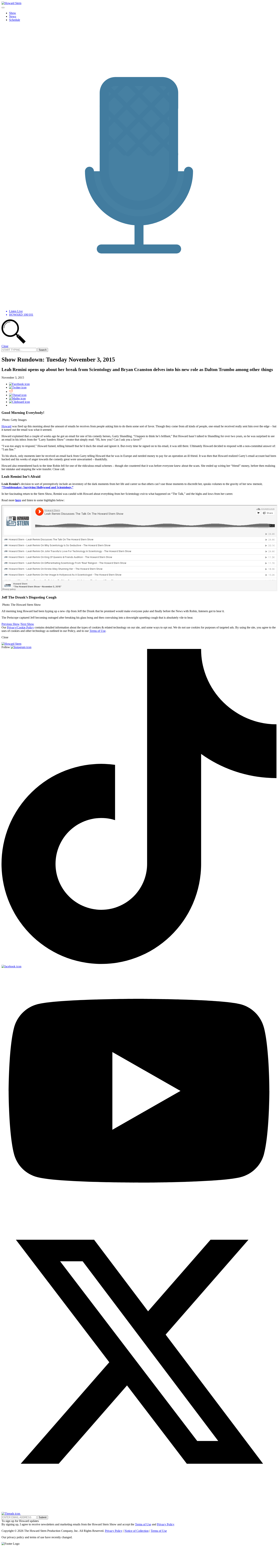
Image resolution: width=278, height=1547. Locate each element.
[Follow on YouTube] (139, 1212)
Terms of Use (97, 630)
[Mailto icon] (17, 398)
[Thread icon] (17, 395)
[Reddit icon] (11, 391)
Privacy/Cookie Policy (20, 627)
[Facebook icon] (19, 384)
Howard (6, 426)
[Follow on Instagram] (21, 647)
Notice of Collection (136, 1530)
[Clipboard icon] (19, 401)
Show (12, 13)
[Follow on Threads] (11, 1513)
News (12, 16)
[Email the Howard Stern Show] (33, 1513)
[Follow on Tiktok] (139, 963)
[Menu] (3, 7)
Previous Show (11, 624)
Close (5, 346)
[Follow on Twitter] (139, 1488)
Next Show (27, 624)
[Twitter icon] (17, 387)
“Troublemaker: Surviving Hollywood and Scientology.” (37, 487)
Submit (43, 1517)
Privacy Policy (165, 1524)
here (18, 500)
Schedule (14, 19)
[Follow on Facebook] (11, 966)
